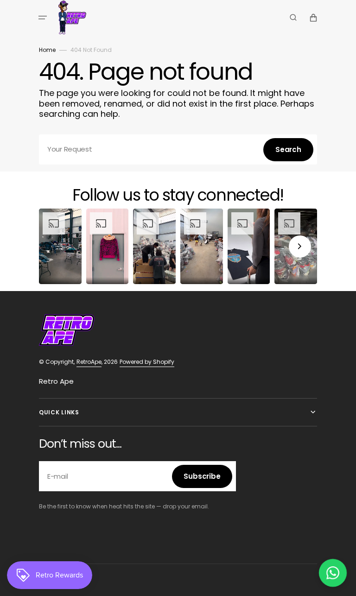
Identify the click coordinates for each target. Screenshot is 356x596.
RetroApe (89, 362)
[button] (42, 17)
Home (47, 50)
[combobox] (178, 149)
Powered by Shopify (147, 362)
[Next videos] (300, 246)
